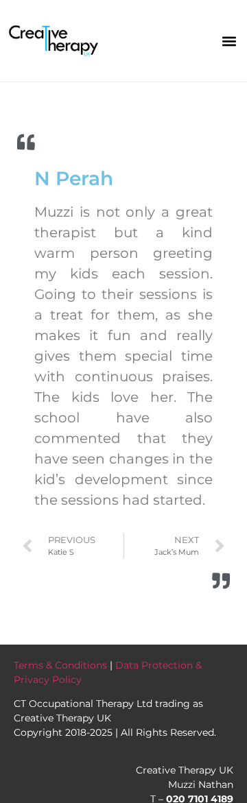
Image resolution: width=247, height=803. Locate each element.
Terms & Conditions (60, 665)
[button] (228, 40)
